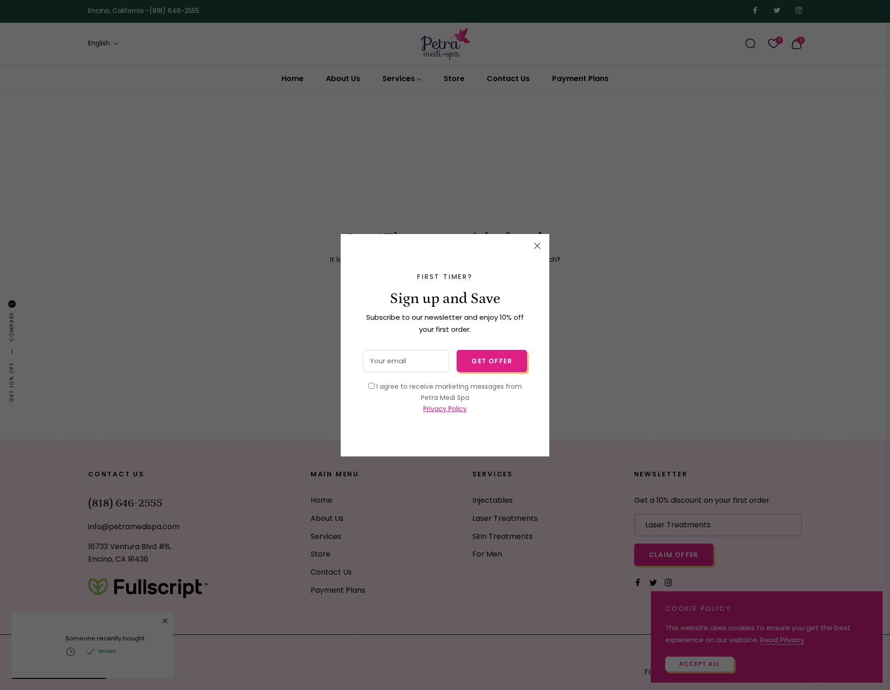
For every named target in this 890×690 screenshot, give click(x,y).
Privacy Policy (445, 408)
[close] (537, 246)
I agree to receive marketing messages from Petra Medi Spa (448, 397)
